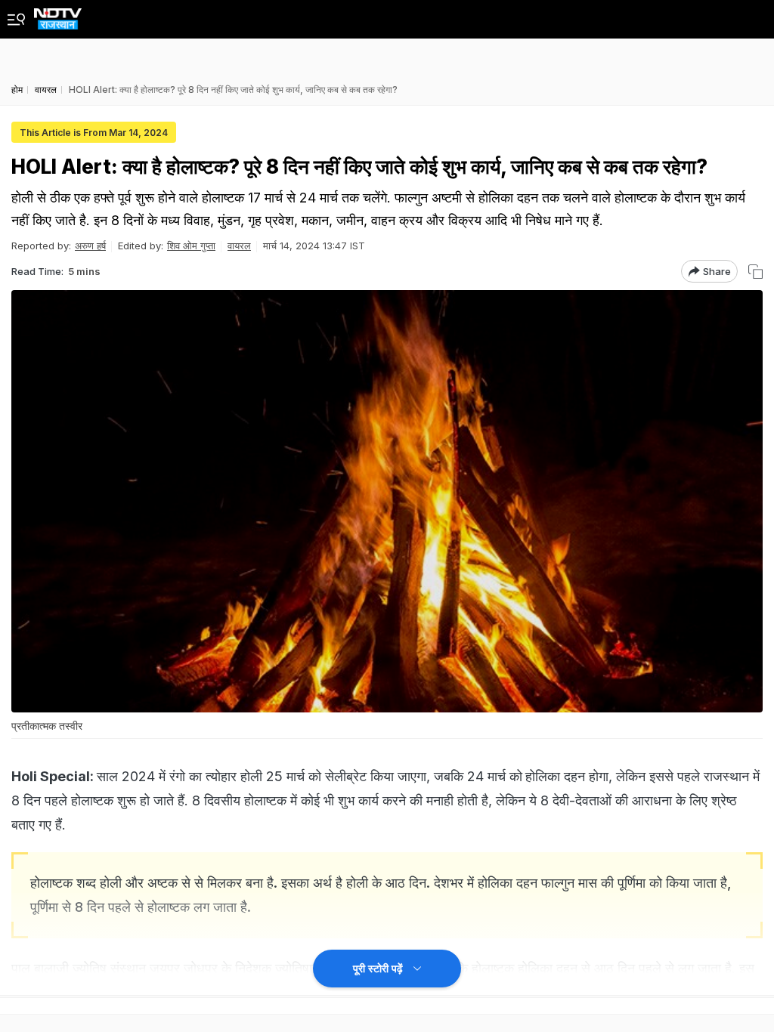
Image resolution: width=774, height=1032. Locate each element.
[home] (58, 14)
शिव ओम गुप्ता (191, 245)
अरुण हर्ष (90, 245)
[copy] (755, 271)
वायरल (239, 245)
